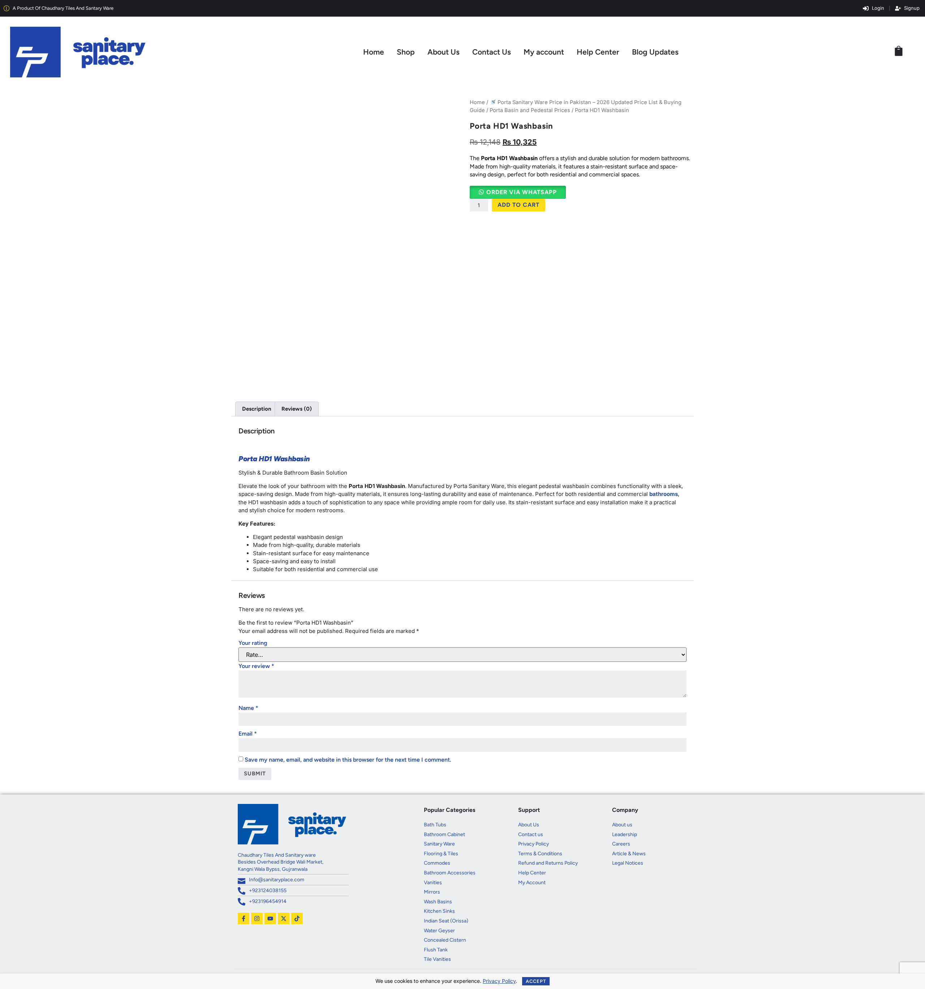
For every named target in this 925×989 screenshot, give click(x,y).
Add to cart (518, 204)
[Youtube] (270, 918)
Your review (256, 666)
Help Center (598, 51)
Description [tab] (256, 409)
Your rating (252, 642)
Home (373, 51)
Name (248, 708)
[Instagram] (257, 918)
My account (544, 51)
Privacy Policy (499, 981)
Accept (536, 981)
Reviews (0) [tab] (296, 409)
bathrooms (663, 494)
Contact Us (491, 51)
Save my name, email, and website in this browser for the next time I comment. (348, 759)
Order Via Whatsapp (521, 192)
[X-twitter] (283, 918)
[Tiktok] (297, 918)
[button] (518, 192)
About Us (443, 51)
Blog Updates (655, 51)
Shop (406, 51)
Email (247, 733)
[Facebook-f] (243, 918)
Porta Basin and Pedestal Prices (530, 110)
